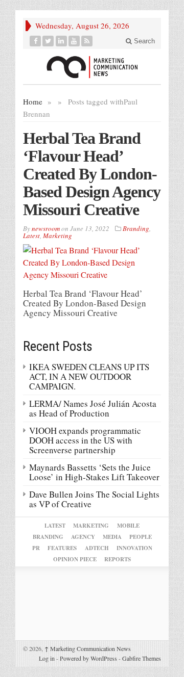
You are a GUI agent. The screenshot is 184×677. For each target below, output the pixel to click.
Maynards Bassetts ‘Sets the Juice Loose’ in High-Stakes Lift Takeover (94, 472)
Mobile (128, 526)
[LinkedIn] (61, 41)
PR (36, 548)
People (140, 537)
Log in (47, 658)
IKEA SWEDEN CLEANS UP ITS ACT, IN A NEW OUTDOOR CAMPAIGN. (89, 376)
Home (32, 101)
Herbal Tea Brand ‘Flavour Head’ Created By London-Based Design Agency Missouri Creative (91, 174)
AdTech (97, 548)
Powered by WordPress (88, 658)
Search (143, 41)
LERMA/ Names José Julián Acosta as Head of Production (92, 408)
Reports (117, 559)
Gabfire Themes (141, 658)
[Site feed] (87, 41)
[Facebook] (35, 41)
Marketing (57, 235)
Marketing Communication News (87, 648)
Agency (83, 537)
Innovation (134, 548)
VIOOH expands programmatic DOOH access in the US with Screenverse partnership (85, 440)
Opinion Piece (75, 559)
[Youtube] (74, 41)
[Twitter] (48, 41)
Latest (31, 235)
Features (62, 548)
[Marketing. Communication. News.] (92, 66)
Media (112, 537)
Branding (136, 228)
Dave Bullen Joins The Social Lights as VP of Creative (94, 499)
